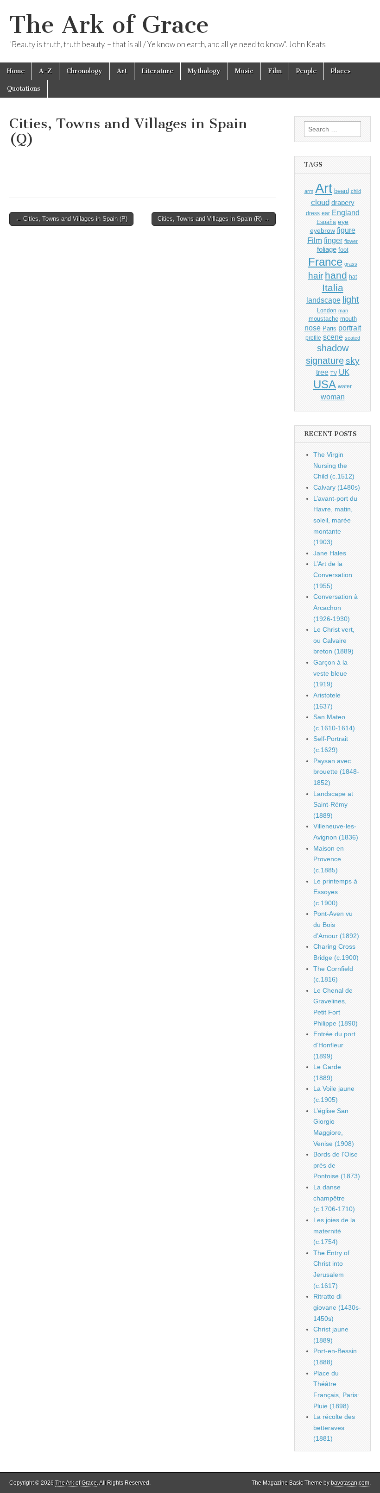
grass (350, 264)
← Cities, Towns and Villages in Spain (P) (71, 218)
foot (343, 249)
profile (313, 338)
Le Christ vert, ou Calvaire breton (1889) (334, 640)
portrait (349, 327)
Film (275, 71)
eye (343, 221)
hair (315, 275)
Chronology (84, 71)
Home (16, 71)
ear (326, 213)
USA (324, 384)
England (346, 212)
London (326, 310)
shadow (332, 348)
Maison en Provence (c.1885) (328, 859)
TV (333, 373)
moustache (323, 318)
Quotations (23, 89)
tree (322, 372)
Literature (157, 71)
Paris (329, 328)
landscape (323, 300)
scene (333, 337)
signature (325, 360)
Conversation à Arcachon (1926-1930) (335, 607)
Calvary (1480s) (336, 487)
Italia (332, 287)
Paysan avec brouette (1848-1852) (336, 771)
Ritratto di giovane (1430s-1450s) (337, 1307)
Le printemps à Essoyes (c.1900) (335, 892)
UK (344, 372)
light (350, 299)
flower (351, 241)
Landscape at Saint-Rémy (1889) (333, 804)
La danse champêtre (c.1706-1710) (334, 1198)
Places (341, 71)
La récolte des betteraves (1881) (334, 1427)
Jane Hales (329, 553)
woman (333, 396)
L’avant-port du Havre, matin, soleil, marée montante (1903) (335, 520)
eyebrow (322, 230)
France (325, 261)
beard (341, 190)
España (326, 222)
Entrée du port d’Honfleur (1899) (334, 1044)
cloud (320, 202)
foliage (326, 249)
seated (352, 338)
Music (244, 71)
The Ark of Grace (109, 25)
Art (122, 71)
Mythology (204, 71)
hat (353, 277)
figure (346, 230)
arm (308, 191)
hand (336, 275)
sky (353, 361)
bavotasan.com (350, 1483)
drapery (343, 202)
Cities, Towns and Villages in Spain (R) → (214, 218)
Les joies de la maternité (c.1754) (334, 1230)
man (343, 310)
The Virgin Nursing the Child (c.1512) (334, 465)
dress (313, 213)
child (356, 191)
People (306, 71)
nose (312, 328)
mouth (348, 318)
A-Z (45, 71)
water (345, 386)
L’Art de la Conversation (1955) (332, 574)
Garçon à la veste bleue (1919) (330, 673)
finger (333, 240)
